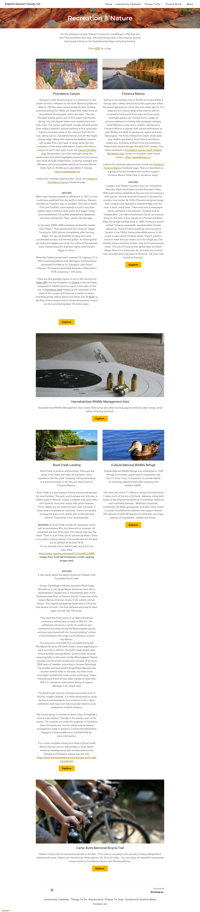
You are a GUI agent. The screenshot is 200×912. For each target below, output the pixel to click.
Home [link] (108, 4)
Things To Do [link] (79, 899)
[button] (153, 4)
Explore (66, 322)
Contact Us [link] (100, 904)
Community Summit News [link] (140, 899)
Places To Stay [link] (114, 899)
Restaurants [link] (96, 899)
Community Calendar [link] (128, 4)
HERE (97, 48)
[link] (22, 4)
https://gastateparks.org (67, 171)
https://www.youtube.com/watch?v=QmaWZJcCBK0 (67, 553)
